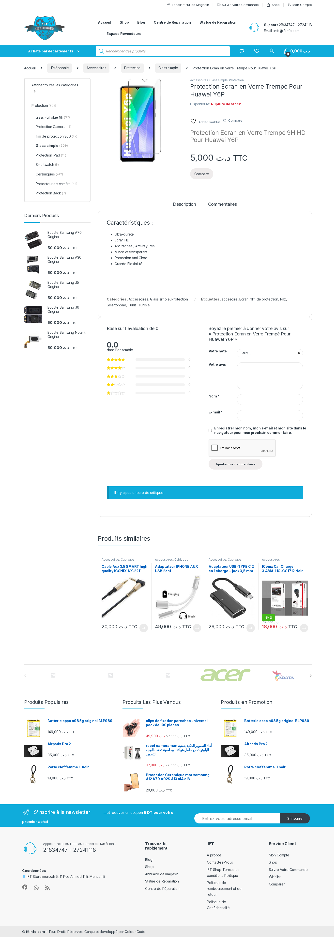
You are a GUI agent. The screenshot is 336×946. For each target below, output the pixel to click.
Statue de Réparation (217, 22)
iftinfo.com (35, 932)
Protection (132, 68)
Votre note (218, 351)
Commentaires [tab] (222, 204)
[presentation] (311, 676)
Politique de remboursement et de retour (224, 889)
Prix (283, 299)
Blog (141, 22)
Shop (275, 5)
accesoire (230, 299)
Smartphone (116, 305)
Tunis (132, 305)
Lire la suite (143, 628)
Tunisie (144, 305)
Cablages (128, 559)
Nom (214, 396)
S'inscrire (295, 818)
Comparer (277, 884)
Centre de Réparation (172, 22)
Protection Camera (53, 127)
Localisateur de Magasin (190, 5)
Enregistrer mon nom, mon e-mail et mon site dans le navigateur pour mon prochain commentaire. (260, 430)
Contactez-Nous (220, 862)
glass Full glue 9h (53, 117)
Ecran (243, 299)
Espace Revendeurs (124, 34)
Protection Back (51, 193)
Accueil (104, 22)
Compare (235, 120)
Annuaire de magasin (161, 874)
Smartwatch (47, 164)
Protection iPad (51, 155)
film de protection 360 (56, 136)
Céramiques (49, 174)
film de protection (264, 299)
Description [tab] (184, 204)
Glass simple (168, 68)
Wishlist (275, 877)
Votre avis (217, 364)
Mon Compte (302, 5)
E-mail (215, 412)
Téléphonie (59, 68)
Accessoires (96, 68)
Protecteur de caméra (56, 184)
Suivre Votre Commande (240, 5)
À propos (214, 855)
